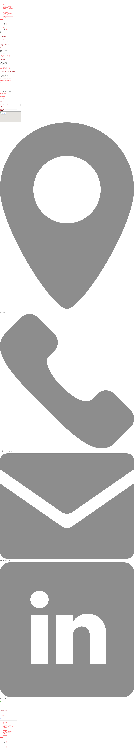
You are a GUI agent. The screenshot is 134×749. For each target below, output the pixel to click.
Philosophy (5, 4)
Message (2, 109)
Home (4, 39)
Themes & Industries (7, 6)
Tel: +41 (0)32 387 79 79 (5, 79)
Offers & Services (7, 7)
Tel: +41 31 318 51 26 (5, 55)
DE (6, 23)
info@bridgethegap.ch (5, 56)
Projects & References (8, 8)
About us (5, 9)
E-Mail (2, 106)
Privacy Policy (3, 93)
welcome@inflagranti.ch (5, 80)
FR (6, 24)
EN (3, 22)
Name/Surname (4, 104)
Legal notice (2, 96)
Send (2, 110)
